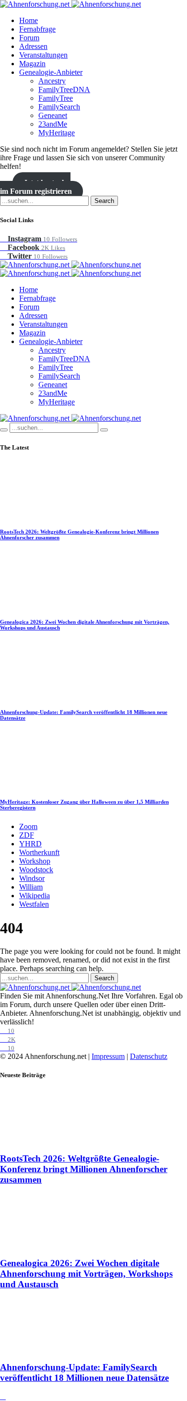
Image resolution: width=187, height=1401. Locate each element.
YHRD (30, 844)
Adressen (33, 46)
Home (28, 20)
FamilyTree (55, 98)
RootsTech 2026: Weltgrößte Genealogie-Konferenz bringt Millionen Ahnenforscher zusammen (83, 1169)
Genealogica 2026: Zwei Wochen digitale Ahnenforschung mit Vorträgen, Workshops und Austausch (86, 1273)
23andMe (52, 124)
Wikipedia (34, 895)
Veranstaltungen (43, 55)
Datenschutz (148, 1056)
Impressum (108, 1056)
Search (104, 200)
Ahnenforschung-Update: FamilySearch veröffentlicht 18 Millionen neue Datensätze (84, 1372)
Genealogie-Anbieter (50, 72)
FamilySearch (59, 107)
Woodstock (36, 870)
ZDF (26, 835)
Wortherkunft (39, 852)
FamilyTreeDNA (64, 89)
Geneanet (52, 115)
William (31, 887)
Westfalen (34, 904)
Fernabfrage (37, 29)
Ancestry (52, 81)
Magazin (32, 63)
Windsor (32, 878)
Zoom (28, 826)
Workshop (34, 861)
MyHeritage (56, 133)
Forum (29, 38)
